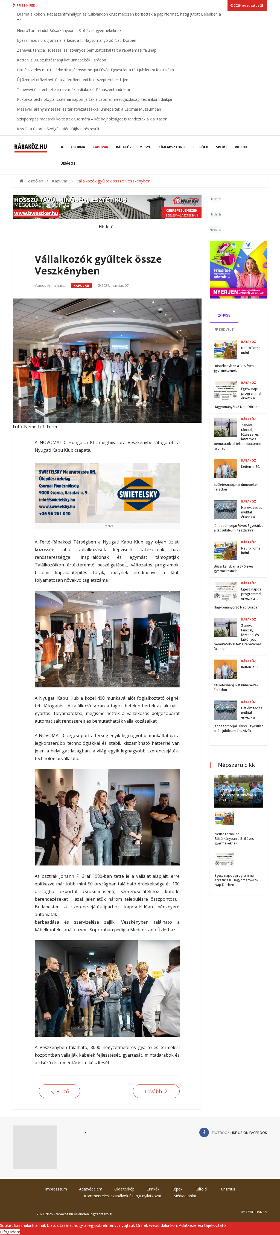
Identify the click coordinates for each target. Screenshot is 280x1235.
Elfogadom (10, 1231)
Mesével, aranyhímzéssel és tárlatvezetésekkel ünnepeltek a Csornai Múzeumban (89, 109)
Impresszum (56, 1189)
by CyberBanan (254, 1212)
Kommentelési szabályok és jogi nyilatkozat (122, 1195)
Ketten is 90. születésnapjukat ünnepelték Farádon (61, 60)
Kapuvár (100, 147)
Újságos (67, 163)
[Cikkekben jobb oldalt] (238, 270)
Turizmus (227, 1189)
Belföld (200, 147)
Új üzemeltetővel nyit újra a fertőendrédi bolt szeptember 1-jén (72, 79)
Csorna (78, 147)
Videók (241, 147)
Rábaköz (124, 147)
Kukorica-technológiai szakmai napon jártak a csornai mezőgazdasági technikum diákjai (94, 99)
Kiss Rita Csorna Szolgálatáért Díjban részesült (58, 128)
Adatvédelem (90, 1189)
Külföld (200, 1189)
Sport (221, 147)
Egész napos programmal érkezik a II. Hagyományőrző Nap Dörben (76, 40)
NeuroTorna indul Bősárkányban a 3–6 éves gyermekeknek (69, 30)
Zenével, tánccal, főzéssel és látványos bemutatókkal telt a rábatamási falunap (86, 50)
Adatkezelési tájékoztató (202, 1225)
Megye (145, 147)
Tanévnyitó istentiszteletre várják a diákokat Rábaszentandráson (74, 89)
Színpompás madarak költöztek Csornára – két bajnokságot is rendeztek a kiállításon (92, 119)
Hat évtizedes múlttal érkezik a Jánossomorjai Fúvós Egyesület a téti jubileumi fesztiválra (95, 69)
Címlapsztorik (172, 147)
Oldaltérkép (124, 1189)
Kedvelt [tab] (226, 329)
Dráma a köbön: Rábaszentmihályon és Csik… (237, 794)
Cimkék (153, 1189)
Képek (176, 1189)
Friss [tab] (226, 315)
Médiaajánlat (184, 1195)
